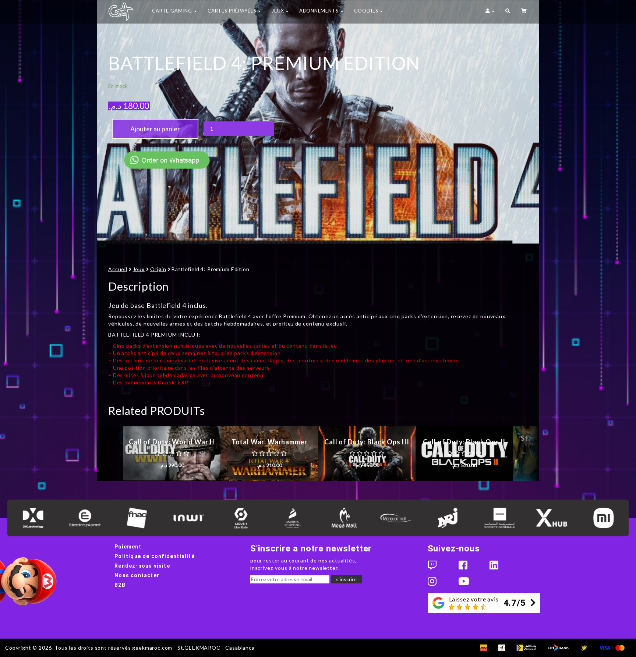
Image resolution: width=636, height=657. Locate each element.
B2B (120, 585)
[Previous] (110, 453)
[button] (507, 12)
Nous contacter (136, 575)
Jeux (139, 269)
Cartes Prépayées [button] (233, 11)
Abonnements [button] (319, 11)
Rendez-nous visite (142, 566)
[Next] (526, 453)
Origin (158, 269)
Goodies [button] (367, 11)
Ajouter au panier (155, 129)
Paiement (127, 547)
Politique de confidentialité (154, 556)
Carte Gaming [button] (173, 11)
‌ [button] (524, 12)
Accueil (117, 269)
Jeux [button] (278, 11)
